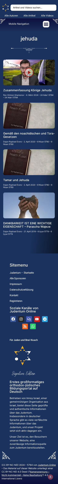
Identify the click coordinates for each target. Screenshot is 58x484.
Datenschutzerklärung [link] (21, 289)
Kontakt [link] (14, 295)
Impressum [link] (16, 284)
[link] (6, 7)
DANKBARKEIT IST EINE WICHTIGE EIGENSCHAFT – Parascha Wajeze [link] (27, 225)
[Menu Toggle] (46, 24)
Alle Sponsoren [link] (18, 278)
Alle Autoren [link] (11, 15)
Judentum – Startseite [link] (22, 272)
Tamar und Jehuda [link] (16, 180)
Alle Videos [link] (47, 15)
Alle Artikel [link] (29, 15)
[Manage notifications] (50, 476)
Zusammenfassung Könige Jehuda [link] (27, 90)
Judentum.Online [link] (47, 465)
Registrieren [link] (16, 300)
